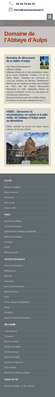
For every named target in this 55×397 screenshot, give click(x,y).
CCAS (7, 247)
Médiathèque (10, 270)
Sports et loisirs (11, 341)
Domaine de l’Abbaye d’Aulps (17, 372)
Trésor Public (10, 367)
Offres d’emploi (11, 252)
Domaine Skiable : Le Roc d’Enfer (19, 385)
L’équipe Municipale (13, 226)
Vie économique (11, 351)
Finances (8, 241)
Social (7, 307)
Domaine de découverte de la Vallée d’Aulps (20, 59)
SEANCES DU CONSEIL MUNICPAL (20, 231)
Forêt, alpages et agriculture (16, 302)
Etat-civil (8, 275)
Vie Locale (29, 21)
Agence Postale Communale (17, 317)
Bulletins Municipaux (13, 236)
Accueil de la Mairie (13, 221)
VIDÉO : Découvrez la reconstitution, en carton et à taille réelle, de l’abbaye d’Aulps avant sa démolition (27, 116)
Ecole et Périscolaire (13, 265)
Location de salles (12, 346)
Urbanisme (9, 281)
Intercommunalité (12, 357)
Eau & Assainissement (14, 286)
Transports (9, 336)
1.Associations (10, 330)
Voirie (6, 296)
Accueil (19, 21)
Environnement (11, 291)
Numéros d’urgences (13, 362)
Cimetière (8, 312)
